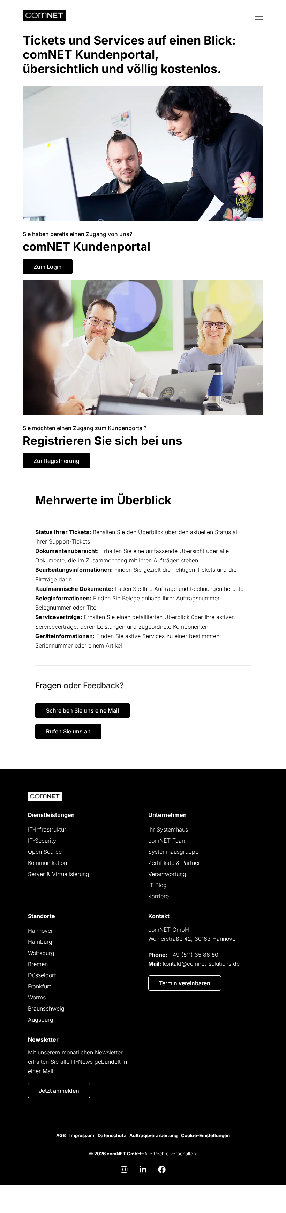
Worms (37, 997)
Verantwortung (167, 873)
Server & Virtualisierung (58, 873)
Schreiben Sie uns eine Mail (82, 710)
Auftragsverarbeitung (153, 1135)
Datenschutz (112, 1135)
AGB (61, 1135)
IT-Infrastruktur (47, 829)
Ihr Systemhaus (168, 829)
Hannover (40, 930)
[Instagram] (124, 1169)
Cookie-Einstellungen (205, 1135)
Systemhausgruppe (173, 851)
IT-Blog (157, 885)
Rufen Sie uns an (68, 731)
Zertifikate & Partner (174, 862)
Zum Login (47, 266)
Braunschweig (46, 1008)
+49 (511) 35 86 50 (193, 954)
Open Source (45, 851)
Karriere (158, 896)
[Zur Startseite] (45, 796)
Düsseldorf (42, 975)
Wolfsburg (41, 952)
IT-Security (42, 840)
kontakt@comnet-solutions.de (201, 963)
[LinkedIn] (143, 1169)
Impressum (81, 1135)
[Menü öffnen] (258, 16)
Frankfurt (39, 986)
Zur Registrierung (56, 460)
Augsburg (40, 1019)
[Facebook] (162, 1169)
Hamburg (40, 941)
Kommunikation (47, 862)
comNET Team (167, 840)
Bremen (38, 964)
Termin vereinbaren (184, 983)
